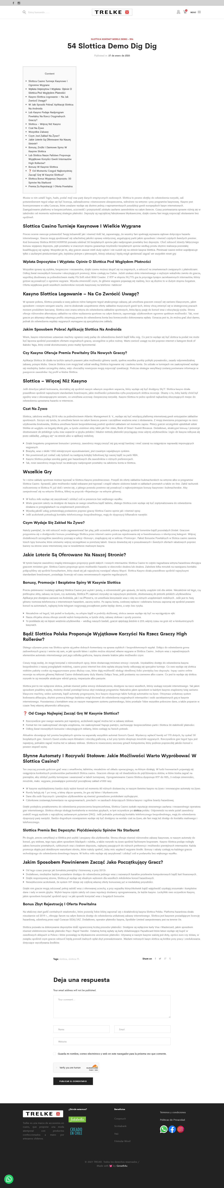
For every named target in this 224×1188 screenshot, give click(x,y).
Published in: (101, 55)
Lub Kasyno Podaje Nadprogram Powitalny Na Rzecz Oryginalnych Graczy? (46, 116)
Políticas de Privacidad (172, 1119)
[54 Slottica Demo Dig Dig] (155, 959)
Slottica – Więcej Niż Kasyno (44, 124)
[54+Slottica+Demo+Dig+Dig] (165, 959)
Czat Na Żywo (36, 128)
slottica (137, 810)
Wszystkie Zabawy (38, 131)
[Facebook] (13, 3)
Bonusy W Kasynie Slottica (43, 166)
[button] (8, 1179)
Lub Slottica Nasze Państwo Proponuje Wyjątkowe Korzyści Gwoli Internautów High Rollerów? (49, 159)
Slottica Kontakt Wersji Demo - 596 (112, 39)
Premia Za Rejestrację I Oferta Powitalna (50, 186)
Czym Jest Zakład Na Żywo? (44, 135)
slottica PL (74, 958)
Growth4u (122, 1165)
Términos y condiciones (173, 1112)
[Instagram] (19, 3)
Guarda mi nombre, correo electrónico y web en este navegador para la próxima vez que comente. (112, 1053)
